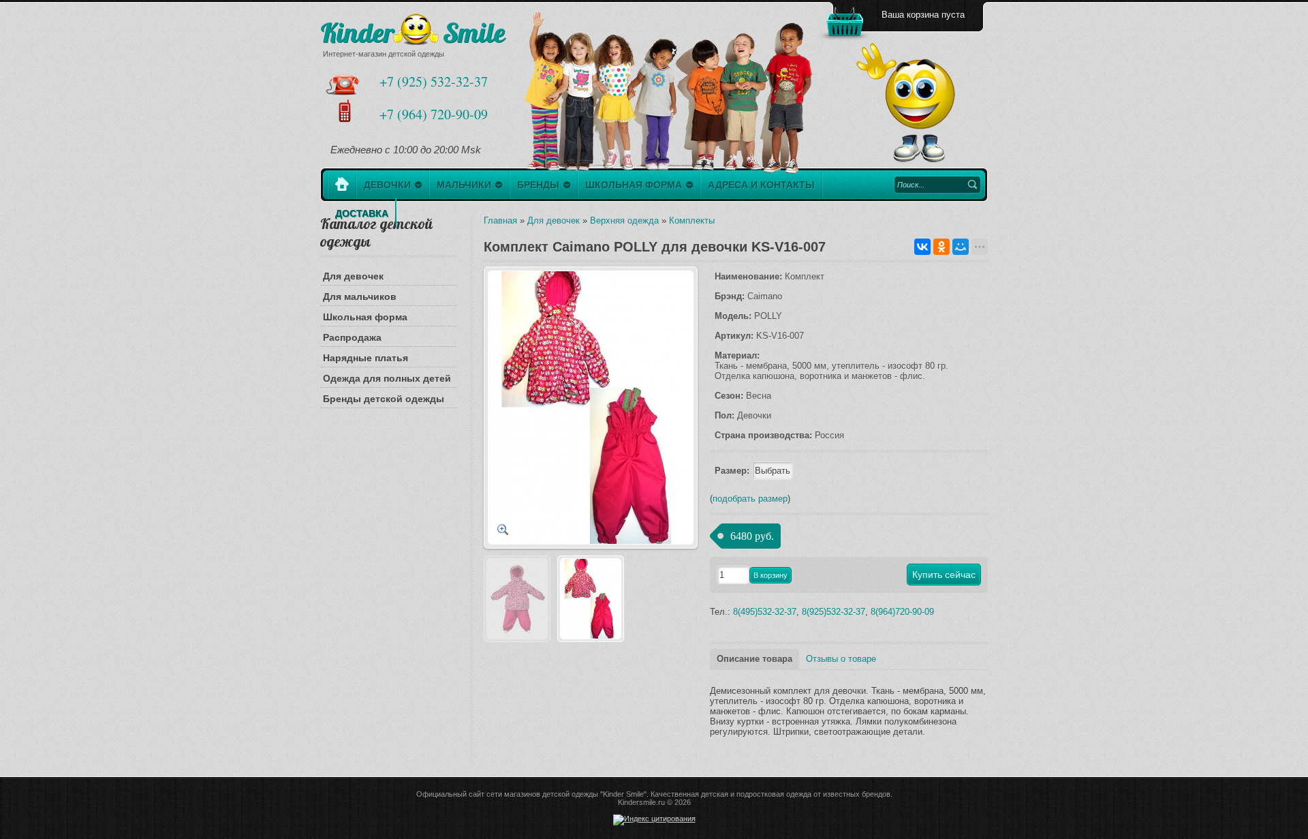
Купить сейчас (944, 574)
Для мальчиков (359, 296)
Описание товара (754, 659)
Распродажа (352, 337)
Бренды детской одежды (383, 398)
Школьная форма (365, 316)
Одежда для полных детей (387, 378)
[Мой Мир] (960, 247)
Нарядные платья (365, 357)
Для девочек (353, 276)
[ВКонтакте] (922, 247)
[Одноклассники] (941, 247)
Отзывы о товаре (841, 659)
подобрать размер (750, 498)
